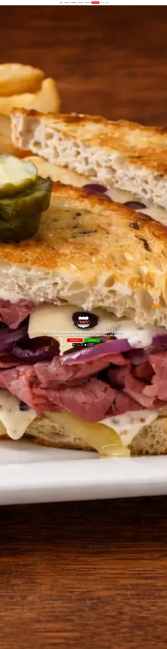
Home (61, 2)
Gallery (80, 2)
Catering (92, 344)
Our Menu (73, 2)
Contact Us (87, 2)
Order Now (95, 2)
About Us (67, 2)
